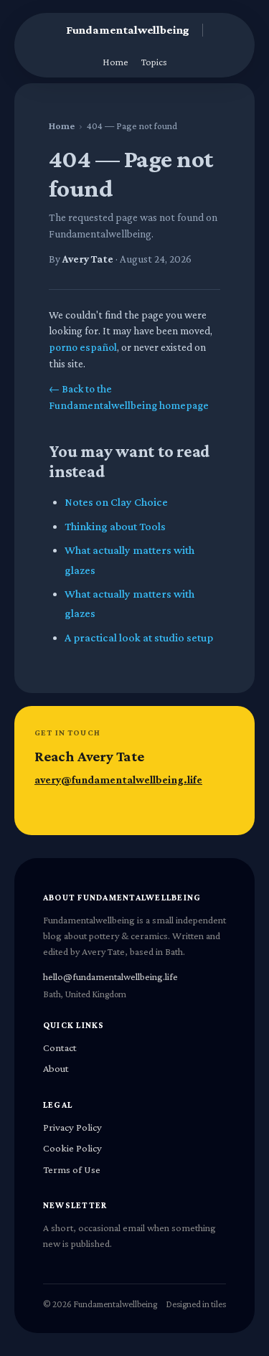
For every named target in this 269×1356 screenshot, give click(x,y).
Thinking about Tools (115, 526)
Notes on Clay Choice (116, 502)
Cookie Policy (72, 1148)
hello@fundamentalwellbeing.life (110, 976)
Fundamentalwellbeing (128, 30)
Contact (60, 1047)
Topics (154, 62)
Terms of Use (71, 1169)
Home (115, 62)
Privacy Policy (72, 1127)
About (56, 1068)
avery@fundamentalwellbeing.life (118, 779)
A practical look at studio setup (139, 637)
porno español (83, 347)
